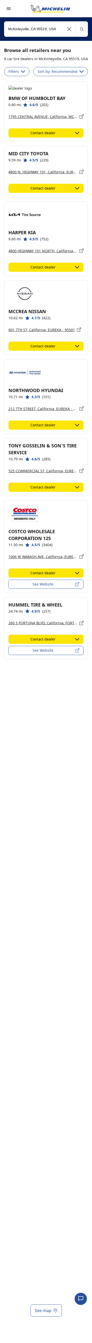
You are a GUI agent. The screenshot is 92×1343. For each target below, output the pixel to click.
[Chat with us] (81, 1299)
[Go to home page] (50, 8)
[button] (69, 29)
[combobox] (46, 29)
